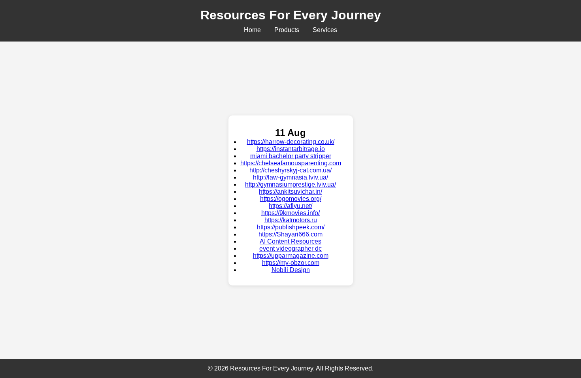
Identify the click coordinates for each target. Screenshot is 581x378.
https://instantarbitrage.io (291, 149)
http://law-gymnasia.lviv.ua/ (290, 177)
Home (252, 29)
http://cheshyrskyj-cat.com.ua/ (290, 170)
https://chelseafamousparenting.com (290, 163)
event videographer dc (290, 248)
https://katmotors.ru (290, 220)
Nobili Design (291, 269)
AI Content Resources (290, 241)
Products (286, 29)
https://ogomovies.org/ (290, 198)
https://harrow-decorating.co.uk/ (290, 141)
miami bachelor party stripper (290, 156)
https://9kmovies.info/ (290, 213)
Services (325, 29)
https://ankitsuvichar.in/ (290, 191)
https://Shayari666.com (290, 234)
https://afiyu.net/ (290, 205)
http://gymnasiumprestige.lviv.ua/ (290, 184)
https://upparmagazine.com (290, 255)
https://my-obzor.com (290, 262)
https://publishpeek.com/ (290, 227)
